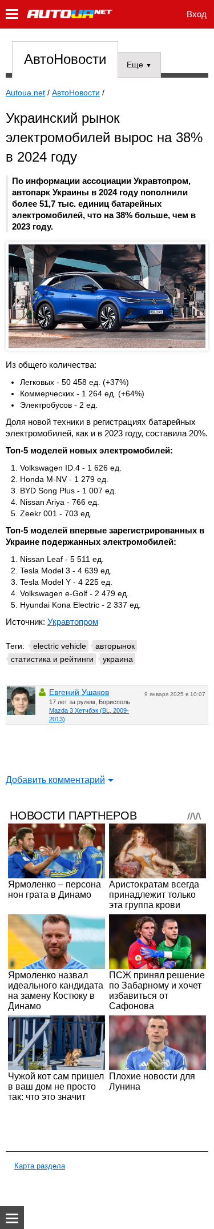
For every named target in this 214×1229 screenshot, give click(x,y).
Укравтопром (72, 621)
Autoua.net (25, 92)
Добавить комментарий (55, 780)
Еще (139, 64)
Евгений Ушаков (79, 692)
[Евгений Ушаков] (21, 700)
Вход (197, 14)
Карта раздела (39, 1166)
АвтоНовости (65, 59)
